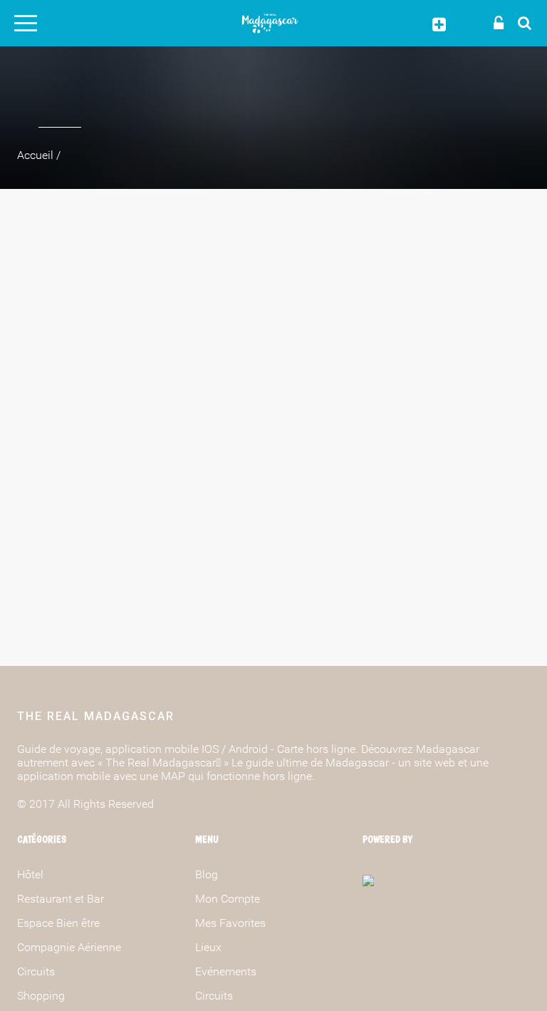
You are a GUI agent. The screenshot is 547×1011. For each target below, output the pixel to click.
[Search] (521, 22)
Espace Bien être (58, 923)
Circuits (36, 971)
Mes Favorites (230, 923)
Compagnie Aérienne (69, 947)
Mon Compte (227, 898)
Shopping (41, 995)
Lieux (208, 947)
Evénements (225, 971)
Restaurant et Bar (60, 898)
